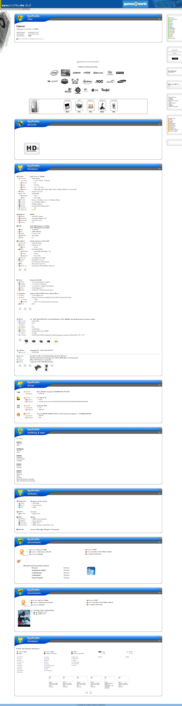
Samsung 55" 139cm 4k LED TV (41, 350)
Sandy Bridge (36, 178)
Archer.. (47, 663)
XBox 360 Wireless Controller (41, 360)
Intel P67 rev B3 (36, 220)
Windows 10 (173, 128)
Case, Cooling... (174, 131)
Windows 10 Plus (174, 129)
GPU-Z (171, 36)
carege (19, 663)
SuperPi (171, 27)
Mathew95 (75, 658)
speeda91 (20, 656)
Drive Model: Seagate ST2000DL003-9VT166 (53, 391)
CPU (171, 119)
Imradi (20, 668)
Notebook (172, 124)
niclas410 (20, 670)
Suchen (171, 20)
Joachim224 (76, 663)
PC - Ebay (20, 438)
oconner (20, 667)
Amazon (19, 443)
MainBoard (172, 123)
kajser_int (21, 662)
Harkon (171, 105)
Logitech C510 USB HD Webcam (41, 362)
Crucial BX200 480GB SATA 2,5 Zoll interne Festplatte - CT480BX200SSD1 (64, 414)
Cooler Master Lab (37, 295)
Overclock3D (20, 459)
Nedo (46, 668)
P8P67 (32, 214)
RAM (171, 122)
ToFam (20, 660)
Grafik (171, 121)
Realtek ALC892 (36, 280)
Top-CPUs (172, 30)
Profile (171, 23)
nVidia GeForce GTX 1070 (39, 241)
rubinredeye (76, 662)
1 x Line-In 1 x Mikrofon (39, 284)
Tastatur (19, 477)
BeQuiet (19, 465)
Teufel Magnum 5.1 (37, 288)
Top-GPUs (172, 31)
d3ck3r (74, 660)
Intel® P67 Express (37, 216)
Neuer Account (173, 19)
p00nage (20, 672)
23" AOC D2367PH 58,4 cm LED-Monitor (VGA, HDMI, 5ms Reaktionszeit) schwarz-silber (62, 319)
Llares (19, 658)
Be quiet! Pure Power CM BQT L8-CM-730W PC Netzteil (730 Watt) (51, 297)
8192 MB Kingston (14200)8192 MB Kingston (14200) (40, 227)
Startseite (171, 17)
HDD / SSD (172, 126)
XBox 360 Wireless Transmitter (26, 481)
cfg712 (74, 665)
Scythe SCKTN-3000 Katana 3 (41, 206)
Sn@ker (171, 98)
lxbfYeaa (171, 99)
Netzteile (172, 127)
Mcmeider (48, 667)
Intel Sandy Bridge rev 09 (39, 218)
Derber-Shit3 (172, 103)
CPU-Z (171, 35)
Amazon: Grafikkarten (98, 704)
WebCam (19, 474)
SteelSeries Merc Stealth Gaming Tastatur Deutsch (48, 356)
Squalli (20, 665)
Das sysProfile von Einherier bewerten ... (31, 38)
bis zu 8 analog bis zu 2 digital (41, 282)
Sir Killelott (48, 670)
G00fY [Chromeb (173, 106)
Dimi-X (47, 660)
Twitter (171, 24)
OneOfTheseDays (50, 665)
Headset (19, 472)
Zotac (18, 452)
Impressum (172, 38)
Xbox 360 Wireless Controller (25, 479)
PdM (170, 26)
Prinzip (47, 658)
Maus (18, 476)
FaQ (170, 21)
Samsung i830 (42, 405)
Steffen (47, 657)
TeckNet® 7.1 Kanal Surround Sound (42, 290)
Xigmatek (19, 457)
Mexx (46, 662)
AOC (18, 445)
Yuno (170, 101)
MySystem (75, 657)
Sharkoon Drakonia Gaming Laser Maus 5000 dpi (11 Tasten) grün (54, 358)
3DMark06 (172, 28)
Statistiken (172, 32)
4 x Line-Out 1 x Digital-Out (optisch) (43, 286)
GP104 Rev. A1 (36, 245)
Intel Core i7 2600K (37, 176)
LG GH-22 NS (42, 397)
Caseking (19, 460)
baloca (170, 104)
